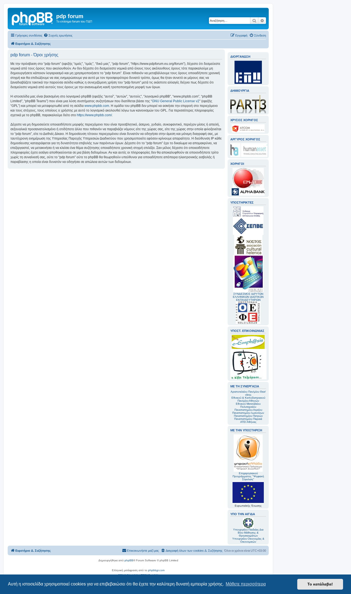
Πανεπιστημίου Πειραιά (248, 418)
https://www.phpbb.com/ (94, 115)
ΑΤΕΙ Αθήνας (248, 421)
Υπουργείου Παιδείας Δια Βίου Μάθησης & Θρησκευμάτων (248, 532)
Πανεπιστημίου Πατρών (248, 415)
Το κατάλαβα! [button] (320, 584)
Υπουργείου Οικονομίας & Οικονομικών (248, 540)
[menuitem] (58, 35)
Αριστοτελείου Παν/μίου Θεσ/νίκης (248, 393)
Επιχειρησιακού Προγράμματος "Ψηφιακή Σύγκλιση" (248, 476)
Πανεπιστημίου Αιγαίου (248, 409)
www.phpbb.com (96, 106)
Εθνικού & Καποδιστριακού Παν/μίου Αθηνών (248, 399)
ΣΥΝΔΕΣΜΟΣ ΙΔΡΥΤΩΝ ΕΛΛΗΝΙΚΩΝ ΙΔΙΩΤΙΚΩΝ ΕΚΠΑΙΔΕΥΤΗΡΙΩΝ (248, 296)
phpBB (128, 560)
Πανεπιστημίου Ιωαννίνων (248, 412)
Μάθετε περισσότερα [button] (246, 584)
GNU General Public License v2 (175, 101)
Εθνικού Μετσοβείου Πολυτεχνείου (248, 405)
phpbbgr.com (156, 570)
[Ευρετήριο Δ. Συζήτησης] (32, 18)
